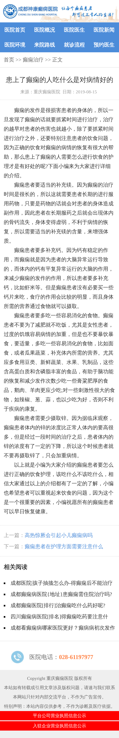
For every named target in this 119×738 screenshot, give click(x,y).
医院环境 (14, 45)
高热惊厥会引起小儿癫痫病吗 (59, 535)
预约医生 (104, 45)
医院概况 (44, 30)
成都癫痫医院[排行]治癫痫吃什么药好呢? (58, 605)
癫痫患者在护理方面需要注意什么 (64, 546)
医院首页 (14, 30)
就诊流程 (74, 45)
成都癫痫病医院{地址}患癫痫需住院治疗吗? (61, 594)
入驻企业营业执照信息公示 (59, 725)
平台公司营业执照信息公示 (59, 715)
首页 (9, 60)
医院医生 (74, 30)
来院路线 (44, 45)
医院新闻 (104, 30)
